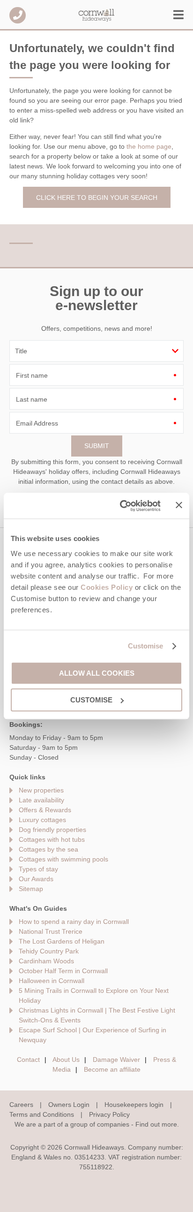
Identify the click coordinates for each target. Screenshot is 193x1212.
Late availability (41, 800)
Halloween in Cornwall (51, 980)
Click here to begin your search (96, 197)
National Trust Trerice (50, 931)
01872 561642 (17, 15)
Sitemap (31, 888)
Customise (145, 646)
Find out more (156, 1124)
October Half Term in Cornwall (63, 971)
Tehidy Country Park (49, 951)
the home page (148, 146)
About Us (66, 1059)
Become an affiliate (112, 1069)
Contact (28, 1059)
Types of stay (38, 869)
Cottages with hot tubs (52, 839)
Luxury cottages (42, 819)
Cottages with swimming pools (63, 859)
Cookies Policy (107, 587)
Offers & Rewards (45, 810)
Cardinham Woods (46, 961)
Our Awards (36, 879)
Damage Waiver (116, 1059)
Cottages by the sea (48, 849)
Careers (21, 1104)
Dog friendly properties (52, 829)
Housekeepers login (133, 1104)
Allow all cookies (96, 673)
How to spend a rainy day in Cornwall (74, 921)
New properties (41, 790)
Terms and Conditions (41, 1114)
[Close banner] (179, 505)
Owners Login (68, 1104)
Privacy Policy (109, 1114)
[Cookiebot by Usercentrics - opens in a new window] (121, 506)
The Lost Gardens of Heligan (61, 941)
